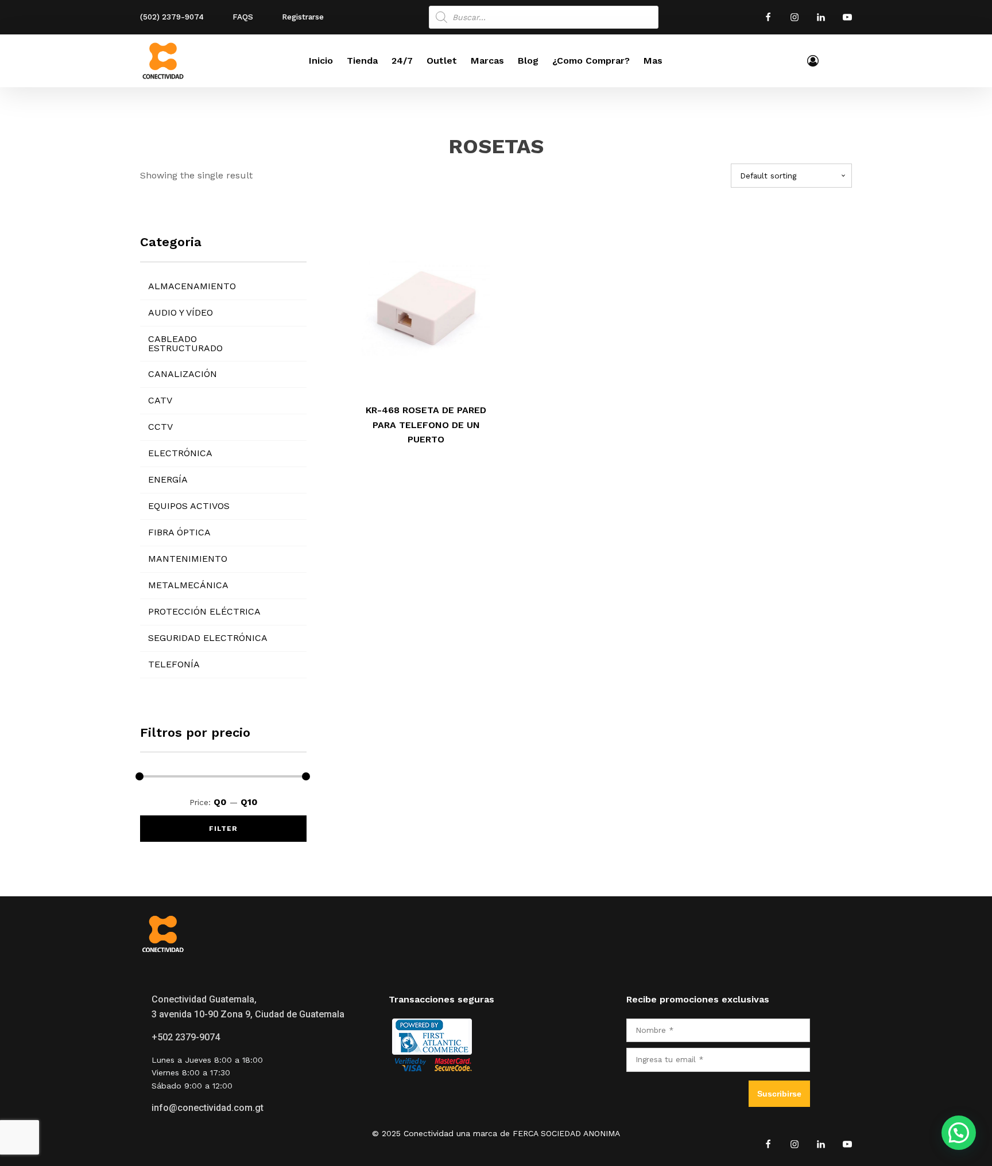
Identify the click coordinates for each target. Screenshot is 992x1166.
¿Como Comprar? (591, 60)
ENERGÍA (168, 479)
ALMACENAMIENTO (192, 286)
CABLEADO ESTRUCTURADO (185, 343)
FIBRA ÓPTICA (179, 532)
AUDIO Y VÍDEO (180, 312)
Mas (653, 60)
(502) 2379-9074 (172, 16)
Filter (223, 829)
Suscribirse (779, 1093)
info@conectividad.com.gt (208, 1107)
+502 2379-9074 (186, 1037)
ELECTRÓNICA (180, 453)
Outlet (442, 60)
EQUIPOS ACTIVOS (189, 505)
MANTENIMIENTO (187, 558)
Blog (528, 60)
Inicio (321, 60)
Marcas (487, 60)
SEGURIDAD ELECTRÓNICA (208, 637)
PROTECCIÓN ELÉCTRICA (204, 611)
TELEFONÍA (174, 664)
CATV (160, 400)
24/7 (402, 60)
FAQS (242, 16)
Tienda (362, 60)
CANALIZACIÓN (182, 373)
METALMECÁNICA (188, 585)
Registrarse (303, 16)
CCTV (160, 426)
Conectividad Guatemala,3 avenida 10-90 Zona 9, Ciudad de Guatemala (248, 1007)
